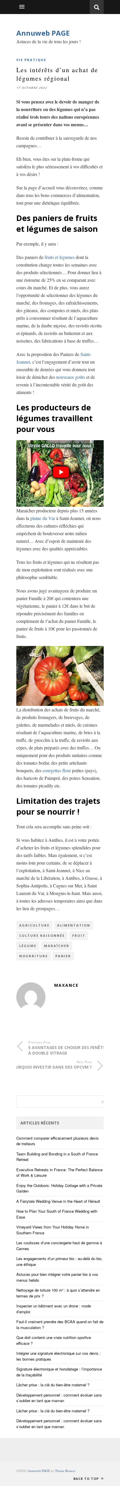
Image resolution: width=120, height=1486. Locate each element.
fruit (78, 935)
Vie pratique (31, 60)
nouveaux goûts (70, 377)
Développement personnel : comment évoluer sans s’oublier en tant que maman (59, 1398)
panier (63, 956)
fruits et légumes (60, 257)
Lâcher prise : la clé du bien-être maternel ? (52, 1384)
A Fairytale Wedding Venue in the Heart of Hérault (58, 1201)
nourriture (33, 956)
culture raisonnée (42, 935)
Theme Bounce (65, 1470)
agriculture (34, 925)
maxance (66, 985)
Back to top (86, 1478)
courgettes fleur (57, 770)
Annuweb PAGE (43, 33)
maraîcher (56, 946)
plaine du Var (42, 518)
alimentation (73, 925)
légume (27, 946)
